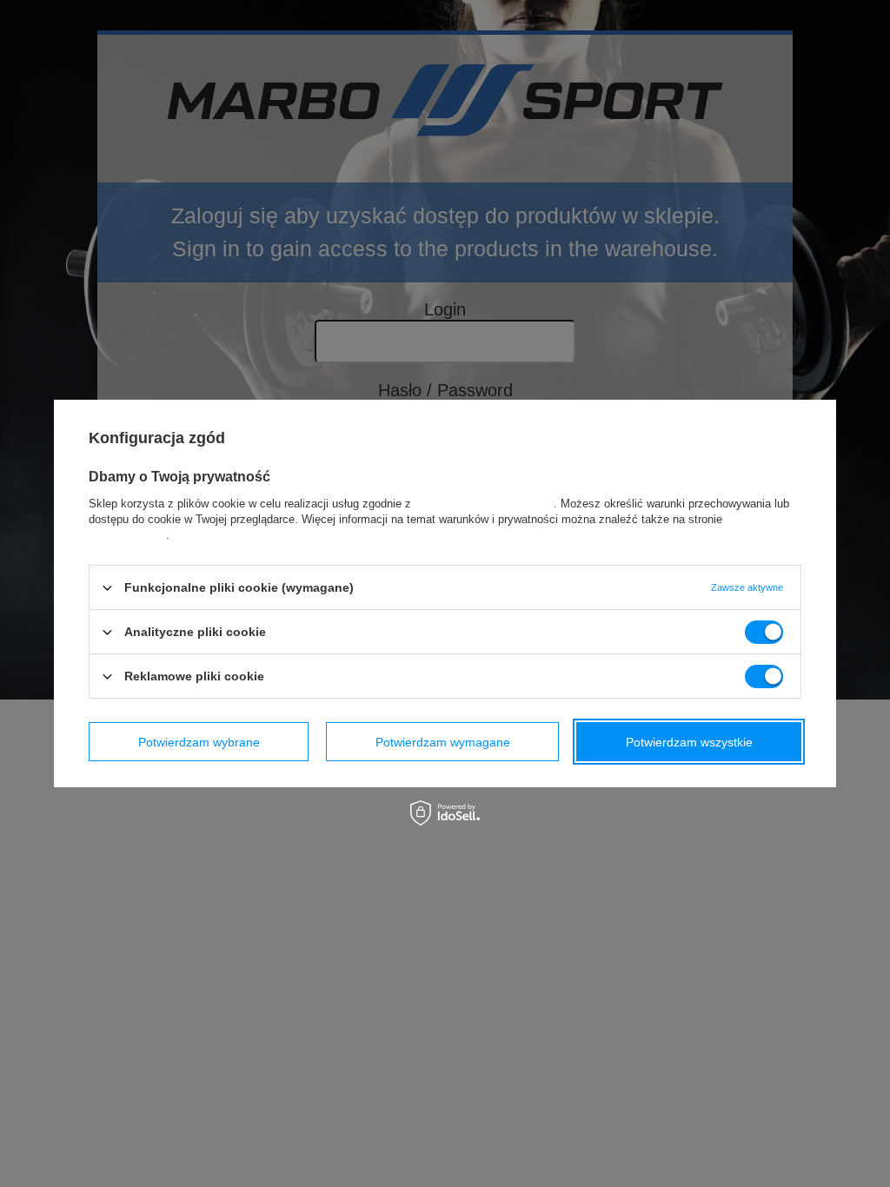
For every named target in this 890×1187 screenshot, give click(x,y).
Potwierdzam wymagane (442, 741)
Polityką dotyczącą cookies (484, 503)
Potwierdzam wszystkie (689, 741)
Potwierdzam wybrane (199, 741)
